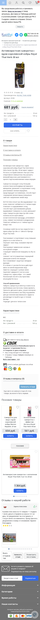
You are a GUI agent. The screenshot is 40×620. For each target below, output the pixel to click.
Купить (18, 125)
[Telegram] (21, 35)
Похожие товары (10, 160)
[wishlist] (30, 2)
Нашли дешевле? (27, 107)
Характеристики (10, 145)
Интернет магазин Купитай (11, 41)
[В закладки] (28, 131)
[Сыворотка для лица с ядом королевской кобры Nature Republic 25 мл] (10, 411)
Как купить (15, 131)
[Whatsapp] (25, 35)
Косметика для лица (29, 41)
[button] (14, 496)
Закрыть (20, 27)
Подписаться (30, 578)
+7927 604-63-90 (32, 34)
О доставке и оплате (12, 150)
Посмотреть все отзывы (31, 556)
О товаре (7, 140)
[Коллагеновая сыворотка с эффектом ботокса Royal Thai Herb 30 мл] (29, 411)
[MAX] (16, 35)
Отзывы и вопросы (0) (12, 155)
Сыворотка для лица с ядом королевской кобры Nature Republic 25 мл (10, 422)
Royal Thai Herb (24, 95)
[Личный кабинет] (16, 2)
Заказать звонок (32, 36)
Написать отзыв (28, 387)
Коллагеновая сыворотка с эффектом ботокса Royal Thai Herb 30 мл (29, 422)
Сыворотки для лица (11, 43)
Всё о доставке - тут (11, 359)
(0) (22, 92)
